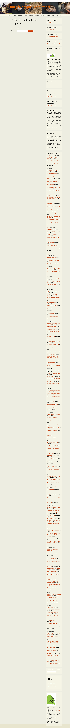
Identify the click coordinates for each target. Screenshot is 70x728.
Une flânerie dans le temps (52, 274)
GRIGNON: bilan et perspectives (54, 485)
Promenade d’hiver (51, 354)
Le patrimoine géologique (52, 316)
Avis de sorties (50, 607)
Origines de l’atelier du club (52, 386)
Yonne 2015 (49, 491)
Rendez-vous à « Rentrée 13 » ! (53, 206)
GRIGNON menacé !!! (51, 455)
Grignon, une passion (51, 302)
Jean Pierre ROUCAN (51, 370)
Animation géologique (51, 338)
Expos (53, 15)
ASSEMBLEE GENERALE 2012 (53, 609)
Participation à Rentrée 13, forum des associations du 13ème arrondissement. (53, 183)
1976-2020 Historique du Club (53, 271)
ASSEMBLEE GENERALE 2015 (53, 497)
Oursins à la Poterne (51, 461)
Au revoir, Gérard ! (51, 376)
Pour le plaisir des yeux (52, 571)
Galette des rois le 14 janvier (53, 626)
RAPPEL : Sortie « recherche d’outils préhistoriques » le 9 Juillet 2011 (53, 642)
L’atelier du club (50, 155)
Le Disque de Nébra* (51, 538)
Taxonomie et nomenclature (53, 344)
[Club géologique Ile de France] (51, 55)
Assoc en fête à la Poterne (52, 404)
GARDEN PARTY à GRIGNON (53, 604)
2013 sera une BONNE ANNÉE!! (54, 591)
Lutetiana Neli (50, 252)
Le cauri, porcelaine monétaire (53, 219)
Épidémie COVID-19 (51, 257)
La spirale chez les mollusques (53, 167)
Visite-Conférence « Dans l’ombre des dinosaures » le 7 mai (53, 660)
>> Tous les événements (52, 85)
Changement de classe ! (52, 287)
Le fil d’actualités (50, 29)
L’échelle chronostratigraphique (53, 341)
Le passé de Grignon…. (52, 445)
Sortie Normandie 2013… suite (53, 553)
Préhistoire (37, 15)
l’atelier (56, 711)
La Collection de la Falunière (53, 36)
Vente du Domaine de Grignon (53, 222)
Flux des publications (51, 683)
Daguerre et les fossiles (52, 347)
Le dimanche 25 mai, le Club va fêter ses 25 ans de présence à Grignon (53, 535)
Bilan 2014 (49, 518)
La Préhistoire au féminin (52, 458)
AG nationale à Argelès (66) (53, 278)
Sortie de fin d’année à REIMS (53, 630)
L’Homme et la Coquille (52, 430)
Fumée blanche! (50, 381)
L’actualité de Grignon (51, 420)
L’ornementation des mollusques (54, 163)
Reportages (48, 15)
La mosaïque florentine (52, 173)
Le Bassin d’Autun (51, 472)
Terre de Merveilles (51, 515)
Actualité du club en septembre (53, 414)
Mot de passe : (14, 30)
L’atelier (26, 15)
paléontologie (57, 710)
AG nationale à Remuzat (52, 326)
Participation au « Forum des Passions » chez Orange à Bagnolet (53, 512)
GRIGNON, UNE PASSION (52, 234)
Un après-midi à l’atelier (52, 663)
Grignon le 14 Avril (51, 336)
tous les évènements (51, 96)
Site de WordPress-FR (52, 686)
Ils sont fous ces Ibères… (52, 417)
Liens (57, 15)
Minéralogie (31, 15)
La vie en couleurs (51, 439)
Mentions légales (50, 22)
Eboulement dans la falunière (53, 427)
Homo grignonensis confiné (52, 248)
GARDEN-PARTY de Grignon (53, 424)
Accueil (9, 15)
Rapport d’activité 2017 (52, 351)
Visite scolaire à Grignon (52, 213)
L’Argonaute (49, 229)
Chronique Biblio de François (53, 231)
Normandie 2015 (50, 489)
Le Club (14, 15)
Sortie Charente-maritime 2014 (53, 523)
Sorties (42, 15)
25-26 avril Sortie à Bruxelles (53, 260)
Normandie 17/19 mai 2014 (52, 526)
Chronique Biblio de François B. (53, 43)
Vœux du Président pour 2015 (53, 507)
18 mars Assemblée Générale (53, 383)
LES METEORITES (51, 329)
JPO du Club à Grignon (52, 308)
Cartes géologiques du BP (52, 442)
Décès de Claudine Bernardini (53, 393)
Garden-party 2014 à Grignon (53, 530)
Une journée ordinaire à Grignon (53, 373)
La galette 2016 (50, 453)
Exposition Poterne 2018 (52, 291)
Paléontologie (20, 15)
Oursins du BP (50, 433)
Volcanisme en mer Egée (52, 284)
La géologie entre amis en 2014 (53, 545)
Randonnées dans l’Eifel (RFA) (53, 479)
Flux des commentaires (52, 685)
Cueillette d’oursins (51, 653)
